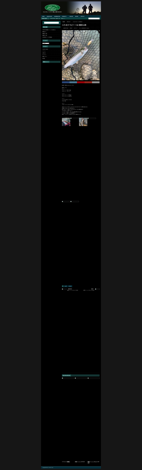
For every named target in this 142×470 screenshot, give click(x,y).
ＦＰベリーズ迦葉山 (66, 461)
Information (57, 16)
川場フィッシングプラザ (80, 461)
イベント (44, 51)
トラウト (70, 286)
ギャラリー (75, 28)
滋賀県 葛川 (44, 33)
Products (64, 16)
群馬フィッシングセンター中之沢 (93, 462)
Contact (82, 16)
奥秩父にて (44, 31)
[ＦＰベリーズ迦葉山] (68, 419)
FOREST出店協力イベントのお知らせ (48, 29)
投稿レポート (44, 56)
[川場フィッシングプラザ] (81, 419)
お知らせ (44, 52)
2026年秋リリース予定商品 (47, 37)
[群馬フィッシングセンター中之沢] (94, 419)
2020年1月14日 (65, 28)
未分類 (43, 58)
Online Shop (49, 16)
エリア (66, 286)
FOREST (71, 28)
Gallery (71, 16)
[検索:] (94, 18)
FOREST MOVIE (45, 49)
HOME (43, 16)
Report (76, 16)
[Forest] (71, 14)
